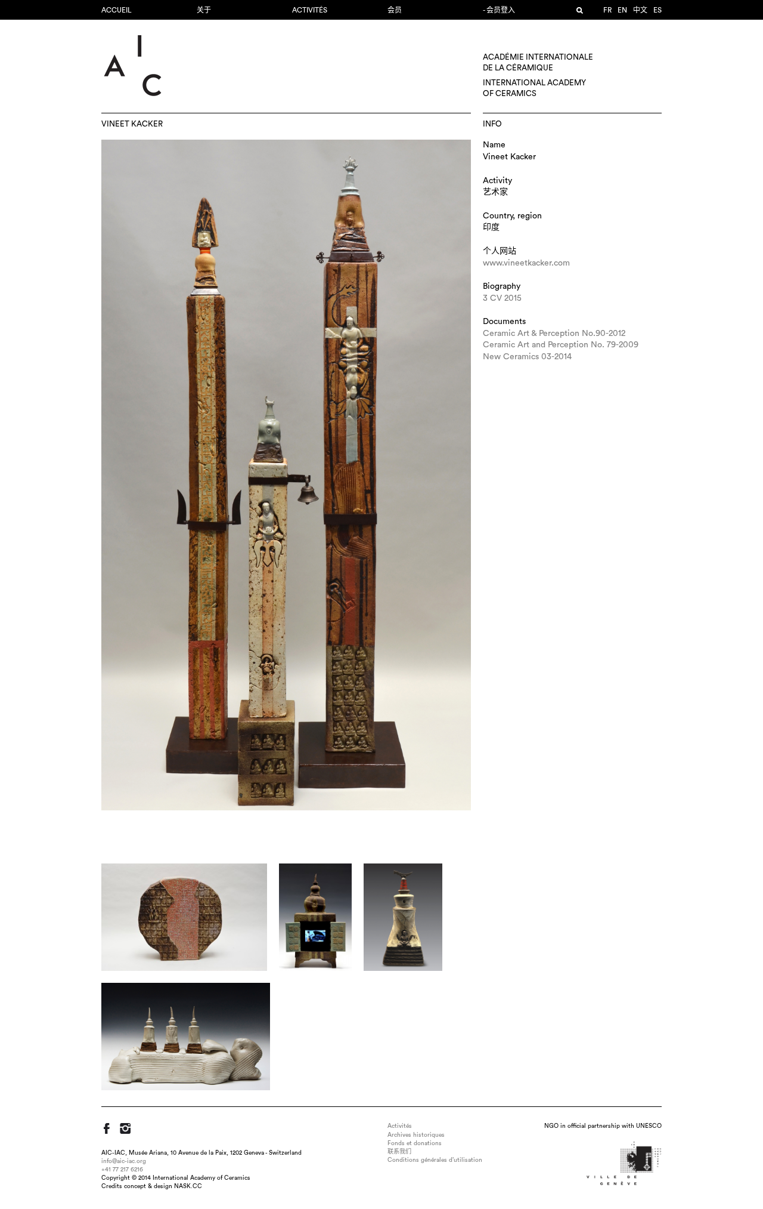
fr (607, 10)
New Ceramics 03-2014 (527, 357)
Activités (309, 10)
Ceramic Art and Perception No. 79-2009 (560, 345)
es (657, 10)
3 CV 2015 (502, 298)
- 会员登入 (499, 10)
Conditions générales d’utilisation (434, 1160)
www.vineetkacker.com (526, 263)
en (622, 10)
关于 (204, 10)
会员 (394, 10)
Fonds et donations (414, 1143)
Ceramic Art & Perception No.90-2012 (554, 333)
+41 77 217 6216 (122, 1170)
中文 (640, 10)
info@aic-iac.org (123, 1161)
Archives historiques (416, 1135)
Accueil (116, 10)
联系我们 (399, 1152)
